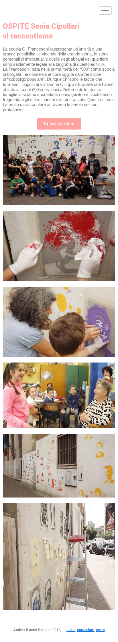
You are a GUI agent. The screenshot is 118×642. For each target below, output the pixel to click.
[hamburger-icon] (105, 10)
